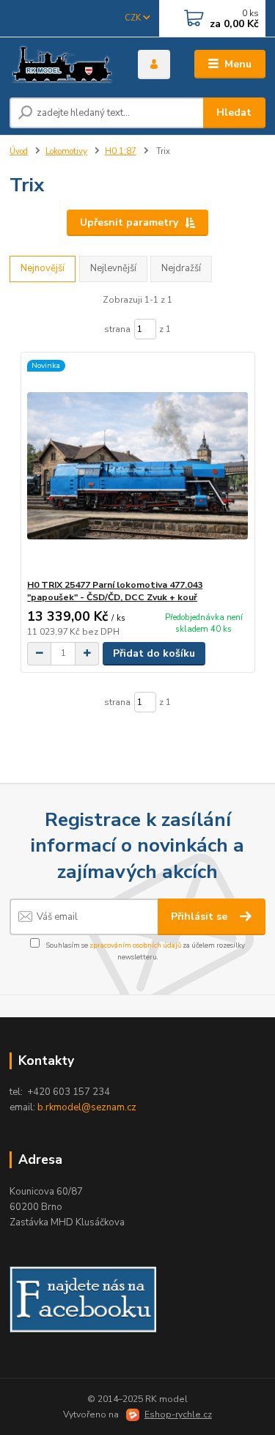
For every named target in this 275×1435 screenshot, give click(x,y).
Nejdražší (181, 268)
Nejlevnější (113, 268)
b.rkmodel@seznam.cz (86, 1107)
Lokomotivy (66, 151)
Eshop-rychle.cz (178, 1414)
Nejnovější (43, 268)
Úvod (19, 151)
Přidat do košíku (154, 653)
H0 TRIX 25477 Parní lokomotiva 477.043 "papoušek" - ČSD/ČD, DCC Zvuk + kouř (114, 591)
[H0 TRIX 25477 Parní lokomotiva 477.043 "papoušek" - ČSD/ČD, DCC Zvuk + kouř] (137, 465)
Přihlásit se (200, 916)
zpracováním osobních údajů (135, 945)
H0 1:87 (120, 151)
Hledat (234, 112)
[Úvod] (63, 64)
